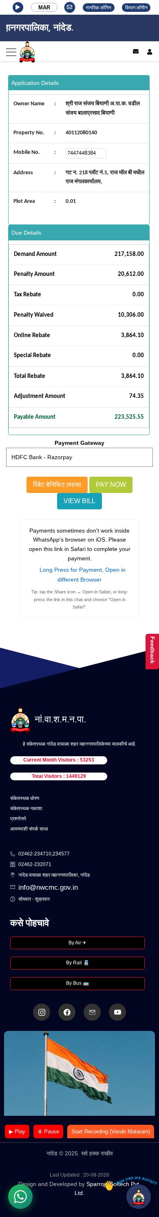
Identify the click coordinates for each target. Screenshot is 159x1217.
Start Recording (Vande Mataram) (110, 1131)
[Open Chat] (138, 1196)
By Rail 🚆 (77, 963)
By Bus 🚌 (77, 983)
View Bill (79, 500)
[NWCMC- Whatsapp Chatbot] (20, 1196)
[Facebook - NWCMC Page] (66, 1012)
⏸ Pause (48, 1131)
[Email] (136, 51)
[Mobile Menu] (60, 51)
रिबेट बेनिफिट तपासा (57, 484)
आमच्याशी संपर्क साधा (29, 829)
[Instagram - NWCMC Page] (41, 1012)
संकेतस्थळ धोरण (24, 798)
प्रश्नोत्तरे (18, 819)
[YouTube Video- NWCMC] (117, 1012)
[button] (18, 7)
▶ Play (17, 1131)
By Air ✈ (77, 943)
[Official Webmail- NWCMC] (92, 1012)
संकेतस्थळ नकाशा (26, 808)
